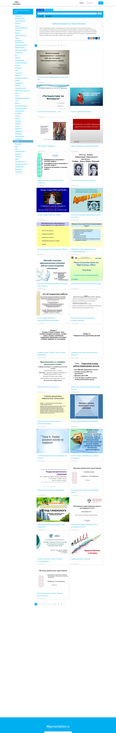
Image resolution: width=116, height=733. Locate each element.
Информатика (19, 131)
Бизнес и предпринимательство (21, 27)
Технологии (18, 30)
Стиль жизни (18, 73)
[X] (96, 38)
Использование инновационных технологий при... (52, 78)
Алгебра (17, 116)
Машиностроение (19, 47)
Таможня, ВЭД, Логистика (22, 90)
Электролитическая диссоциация (83, 180)
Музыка (17, 103)
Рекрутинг (17, 85)
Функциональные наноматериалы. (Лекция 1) (52, 250)
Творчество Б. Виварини (46, 146)
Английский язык (19, 111)
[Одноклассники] (91, 38)
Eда (16, 55)
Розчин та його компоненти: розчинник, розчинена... (85, 456)
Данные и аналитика (20, 35)
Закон (16, 70)
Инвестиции (18, 67)
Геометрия (18, 123)
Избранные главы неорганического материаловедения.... (83, 250)
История (17, 126)
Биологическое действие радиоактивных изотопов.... (86, 216)
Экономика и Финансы (21, 45)
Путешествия (18, 52)
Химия (17, 159)
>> (64, 45)
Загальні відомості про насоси (48, 387)
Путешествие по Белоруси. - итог (49, 111)
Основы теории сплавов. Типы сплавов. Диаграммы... (51, 353)
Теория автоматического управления (50, 490)
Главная (81, 3)
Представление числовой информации (85, 146)
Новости (17, 80)
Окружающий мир (20, 151)
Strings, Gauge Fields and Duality (49, 215)
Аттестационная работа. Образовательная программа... (48, 319)
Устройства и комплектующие (19, 41)
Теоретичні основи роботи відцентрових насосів (85, 388)
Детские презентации (21, 108)
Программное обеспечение (22, 98)
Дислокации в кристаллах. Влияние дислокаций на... (50, 594)
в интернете (48, 16)
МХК (16, 146)
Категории (89, 3)
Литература (18, 128)
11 (61, 45)
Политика (17, 57)
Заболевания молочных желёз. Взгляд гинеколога (50, 525)
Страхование (18, 171)
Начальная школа (20, 161)
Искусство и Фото (20, 18)
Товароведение (19, 166)
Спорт (16, 100)
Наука (16, 93)
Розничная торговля (20, 88)
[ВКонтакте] (89, 38)
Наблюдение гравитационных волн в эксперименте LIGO (84, 525)
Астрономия (18, 113)
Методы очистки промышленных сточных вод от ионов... (52, 284)
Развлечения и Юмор (21, 50)
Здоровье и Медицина (21, 62)
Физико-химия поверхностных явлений (84, 421)
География (18, 121)
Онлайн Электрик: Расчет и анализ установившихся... (49, 560)
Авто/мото (18, 23)
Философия (18, 144)
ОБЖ (16, 149)
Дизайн (17, 38)
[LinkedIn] (99, 38)
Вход (101, 3)
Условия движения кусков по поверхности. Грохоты (52, 456)
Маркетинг (18, 75)
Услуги (17, 95)
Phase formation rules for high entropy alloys (86, 283)
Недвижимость (19, 83)
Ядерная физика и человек (80, 559)
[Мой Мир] (94, 38)
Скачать (55, 72)
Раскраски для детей (21, 164)
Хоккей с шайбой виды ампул (81, 111)
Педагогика (18, 154)
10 (58, 45)
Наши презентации (20, 21)
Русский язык (18, 138)
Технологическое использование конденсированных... (49, 422)
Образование (18, 15)
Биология (17, 118)
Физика (17, 141)
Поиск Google (49, 10)
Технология (18, 156)
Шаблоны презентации (21, 105)
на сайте (41, 16)
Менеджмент (18, 169)
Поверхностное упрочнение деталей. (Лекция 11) (84, 353)
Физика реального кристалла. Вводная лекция (85, 491)
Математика (18, 133)
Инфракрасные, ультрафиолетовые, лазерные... (50, 181)
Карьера (17, 33)
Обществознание (19, 136)
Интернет (17, 65)
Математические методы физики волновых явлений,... (83, 319)
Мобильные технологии (21, 78)
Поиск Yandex (40, 10)
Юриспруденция (19, 60)
